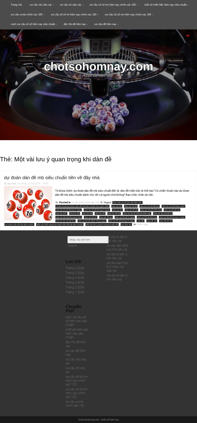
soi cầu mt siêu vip (70, 4)
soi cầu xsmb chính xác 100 (26, 14)
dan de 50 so (106, 217)
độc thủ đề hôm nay (75, 24)
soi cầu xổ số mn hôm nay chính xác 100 (112, 4)
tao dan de (126, 224)
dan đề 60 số (166, 221)
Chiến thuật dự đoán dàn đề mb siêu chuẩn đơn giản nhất (82, 206)
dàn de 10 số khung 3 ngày (68, 210)
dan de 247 (61, 213)
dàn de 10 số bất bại (149, 206)
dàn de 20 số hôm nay (151, 210)
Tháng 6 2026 (75, 268)
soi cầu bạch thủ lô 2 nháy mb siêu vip (117, 266)
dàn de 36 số (114, 213)
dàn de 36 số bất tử (163, 213)
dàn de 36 (100, 213)
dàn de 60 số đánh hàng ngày (92, 221)
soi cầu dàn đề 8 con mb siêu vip (117, 247)
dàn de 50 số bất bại (147, 217)
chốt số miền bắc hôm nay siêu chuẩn (165, 4)
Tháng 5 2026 (75, 273)
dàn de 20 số (131, 210)
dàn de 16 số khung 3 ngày (96, 210)
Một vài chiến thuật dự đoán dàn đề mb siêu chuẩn (60, 224)
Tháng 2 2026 (75, 287)
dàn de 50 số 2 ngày (124, 217)
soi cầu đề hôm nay (105, 24)
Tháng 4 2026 (75, 278)
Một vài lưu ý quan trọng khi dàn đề (102, 224)
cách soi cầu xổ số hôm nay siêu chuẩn (33, 24)
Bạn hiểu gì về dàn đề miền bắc (127, 203)
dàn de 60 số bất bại (65, 221)
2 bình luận (142, 224)
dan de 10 (116, 206)
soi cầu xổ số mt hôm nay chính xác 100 (73, 14)
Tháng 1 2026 (75, 292)
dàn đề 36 (151, 221)
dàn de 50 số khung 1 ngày (172, 217)
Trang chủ (16, 4)
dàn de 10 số (131, 206)
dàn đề (140, 221)
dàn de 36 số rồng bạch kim (68, 217)
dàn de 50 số (91, 217)
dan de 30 (74, 213)
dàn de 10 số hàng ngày (173, 206)
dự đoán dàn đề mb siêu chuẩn (19, 224)
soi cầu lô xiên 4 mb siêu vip (117, 239)
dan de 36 (87, 213)
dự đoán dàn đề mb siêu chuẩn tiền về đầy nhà (51, 177)
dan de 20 (117, 210)
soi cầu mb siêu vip (40, 4)
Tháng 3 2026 (75, 282)
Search (72, 245)
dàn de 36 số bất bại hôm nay (137, 213)
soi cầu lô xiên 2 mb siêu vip (117, 256)
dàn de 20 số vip (171, 210)
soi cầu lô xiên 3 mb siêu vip (117, 277)
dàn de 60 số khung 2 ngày (121, 221)
